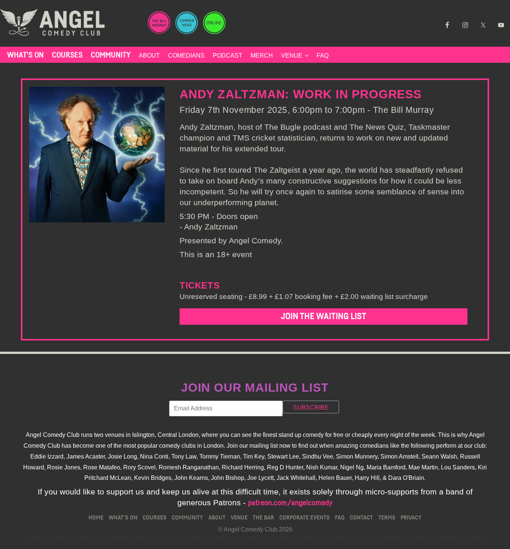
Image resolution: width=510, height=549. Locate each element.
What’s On (25, 55)
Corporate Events (304, 518)
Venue (291, 55)
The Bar (263, 518)
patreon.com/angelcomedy (290, 503)
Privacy (411, 518)
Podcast (227, 55)
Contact (361, 518)
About (149, 55)
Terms (386, 518)
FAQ (323, 55)
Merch (262, 55)
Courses (67, 55)
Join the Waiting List (323, 316)
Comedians (186, 55)
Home (95, 518)
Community (111, 55)
